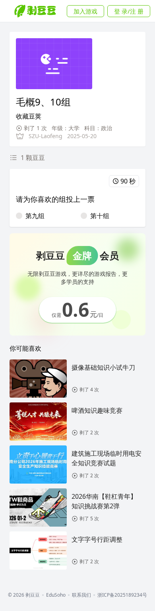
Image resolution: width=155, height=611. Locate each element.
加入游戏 (85, 11)
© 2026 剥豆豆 (24, 595)
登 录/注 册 (128, 11)
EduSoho (56, 595)
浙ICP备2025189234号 (122, 595)
